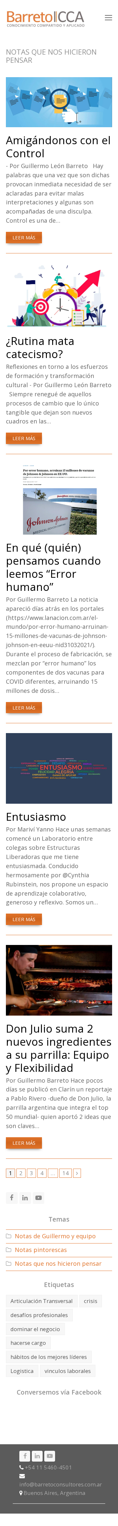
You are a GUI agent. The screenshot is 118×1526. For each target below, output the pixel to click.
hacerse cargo (28, 1342)
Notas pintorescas (41, 1250)
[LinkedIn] (37, 1456)
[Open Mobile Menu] (108, 17)
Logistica (21, 1371)
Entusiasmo (36, 816)
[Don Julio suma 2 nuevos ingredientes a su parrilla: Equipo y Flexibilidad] (59, 1011)
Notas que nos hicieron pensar (58, 1263)
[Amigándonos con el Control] (59, 122)
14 (67, 1173)
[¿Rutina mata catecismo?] (59, 323)
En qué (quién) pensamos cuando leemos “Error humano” (53, 567)
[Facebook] (24, 1456)
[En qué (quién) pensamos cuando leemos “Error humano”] (59, 530)
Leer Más (23, 237)
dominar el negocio (35, 1329)
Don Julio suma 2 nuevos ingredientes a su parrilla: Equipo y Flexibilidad (58, 1048)
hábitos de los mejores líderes (48, 1357)
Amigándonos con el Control (58, 146)
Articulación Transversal (41, 1301)
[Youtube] (49, 1456)
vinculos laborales (68, 1371)
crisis (90, 1301)
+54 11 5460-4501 (48, 1467)
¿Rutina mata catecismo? (40, 347)
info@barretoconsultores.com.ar (60, 1484)
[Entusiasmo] (59, 799)
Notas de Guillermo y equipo (55, 1236)
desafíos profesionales (39, 1315)
